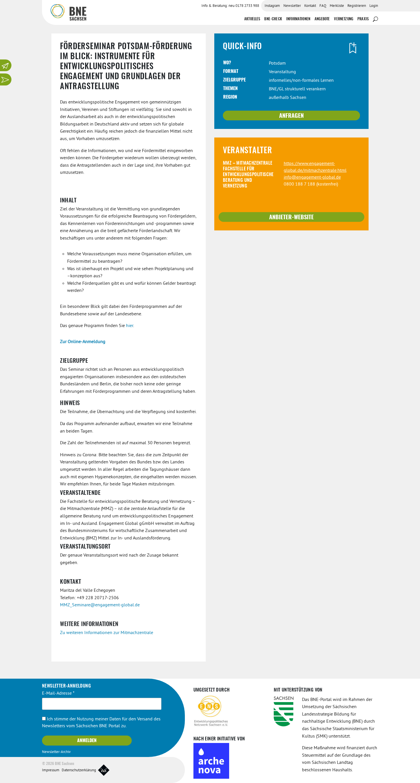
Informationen (298, 19)
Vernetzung (343, 19)
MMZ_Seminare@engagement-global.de (100, 605)
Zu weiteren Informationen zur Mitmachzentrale (106, 633)
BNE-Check (273, 19)
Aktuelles (252, 19)
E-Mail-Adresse (58, 693)
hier (129, 326)
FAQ (322, 6)
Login (373, 6)
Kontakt (310, 6)
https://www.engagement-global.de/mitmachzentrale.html (315, 167)
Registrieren (356, 6)
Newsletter (292, 6)
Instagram (272, 6)
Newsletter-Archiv (56, 752)
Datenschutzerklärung (79, 770)
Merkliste (337, 6)
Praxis (363, 19)
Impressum (50, 770)
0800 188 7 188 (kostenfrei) (311, 184)
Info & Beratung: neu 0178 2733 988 (230, 6)
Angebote (322, 19)
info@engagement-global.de (312, 177)
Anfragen (291, 116)
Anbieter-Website (291, 217)
